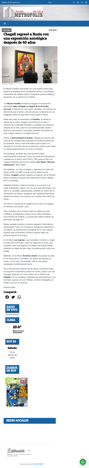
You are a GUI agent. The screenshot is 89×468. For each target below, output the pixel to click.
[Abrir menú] (5, 24)
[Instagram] (86, 2)
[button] (74, 2)
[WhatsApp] (78, 2)
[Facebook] (82, 2)
